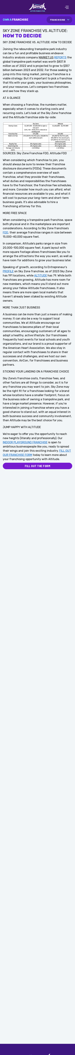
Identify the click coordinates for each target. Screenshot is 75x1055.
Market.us (46, 57)
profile (8, 271)
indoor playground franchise (25, 442)
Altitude (40, 275)
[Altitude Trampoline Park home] (37, 7)
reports (60, 57)
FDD (5, 232)
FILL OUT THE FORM (37, 466)
